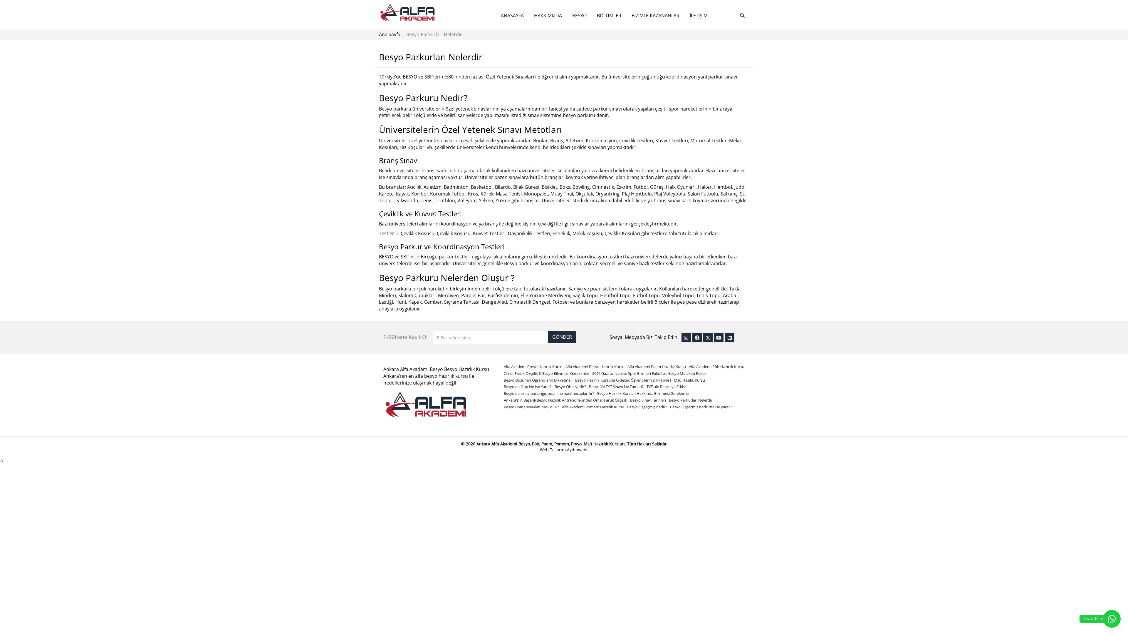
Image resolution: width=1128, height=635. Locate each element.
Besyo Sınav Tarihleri (648, 400)
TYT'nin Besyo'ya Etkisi (666, 386)
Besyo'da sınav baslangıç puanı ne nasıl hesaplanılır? (549, 393)
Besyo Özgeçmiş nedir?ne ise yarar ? (701, 407)
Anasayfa (512, 15)
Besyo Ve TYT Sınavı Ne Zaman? (616, 386)
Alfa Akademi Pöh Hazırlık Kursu (716, 366)
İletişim (699, 15)
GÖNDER (562, 337)
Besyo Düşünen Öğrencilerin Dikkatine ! (538, 380)
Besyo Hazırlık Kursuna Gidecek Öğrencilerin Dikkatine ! (623, 380)
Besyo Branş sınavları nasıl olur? (531, 407)
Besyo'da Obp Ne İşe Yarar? (528, 386)
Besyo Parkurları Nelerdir (690, 400)
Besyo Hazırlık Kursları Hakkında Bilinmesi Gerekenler (643, 393)
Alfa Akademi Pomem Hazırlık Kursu (593, 407)
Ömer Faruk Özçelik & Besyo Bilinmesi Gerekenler (546, 373)
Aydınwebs (577, 449)
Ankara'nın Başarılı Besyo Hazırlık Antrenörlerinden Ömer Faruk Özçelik (565, 400)
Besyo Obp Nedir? (570, 386)
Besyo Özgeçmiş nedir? (647, 407)
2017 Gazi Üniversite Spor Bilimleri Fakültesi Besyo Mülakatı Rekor (649, 373)
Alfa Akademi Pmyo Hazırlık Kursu (533, 366)
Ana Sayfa (389, 34)
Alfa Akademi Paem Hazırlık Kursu (656, 366)
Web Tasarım (553, 449)
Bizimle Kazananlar (655, 15)
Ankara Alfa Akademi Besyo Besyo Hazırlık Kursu (436, 369)
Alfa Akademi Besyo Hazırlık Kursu (595, 366)
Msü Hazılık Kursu (689, 380)
